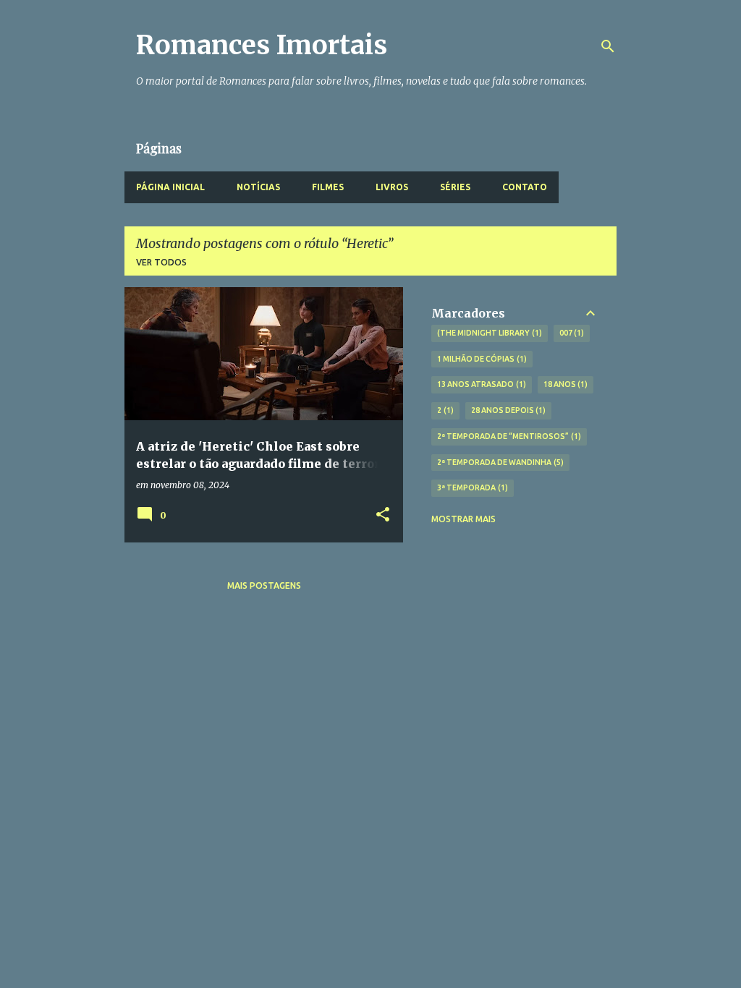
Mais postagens (264, 585)
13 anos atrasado (480, 384)
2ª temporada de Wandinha (499, 462)
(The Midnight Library (488, 332)
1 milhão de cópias (480, 358)
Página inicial (170, 187)
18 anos (564, 384)
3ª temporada (471, 487)
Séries (455, 187)
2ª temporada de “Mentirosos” (507, 436)
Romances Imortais (261, 45)
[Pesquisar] (608, 46)
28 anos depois (507, 410)
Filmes (328, 187)
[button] (382, 515)
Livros (392, 187)
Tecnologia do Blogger (379, 967)
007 (570, 332)
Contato (524, 187)
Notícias (258, 187)
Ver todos (161, 262)
